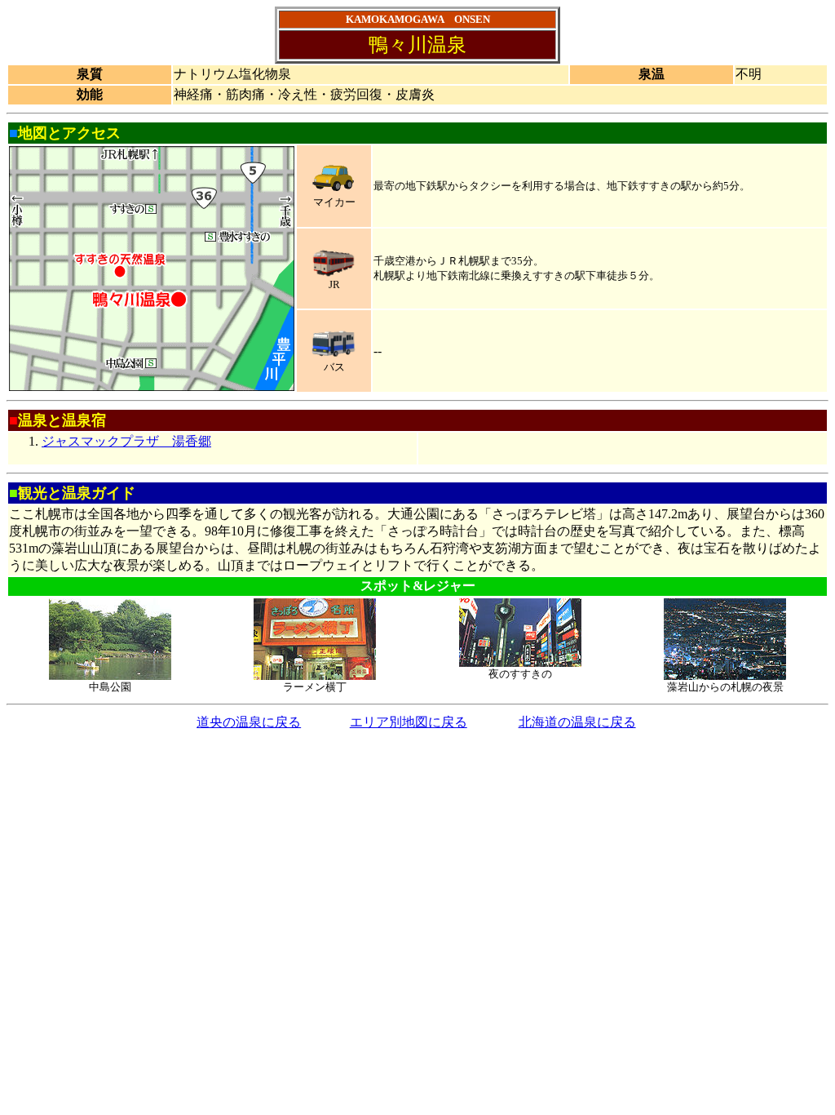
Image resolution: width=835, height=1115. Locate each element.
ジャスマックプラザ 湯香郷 (126, 441)
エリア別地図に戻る (408, 722)
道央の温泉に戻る (249, 722)
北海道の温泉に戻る (577, 722)
